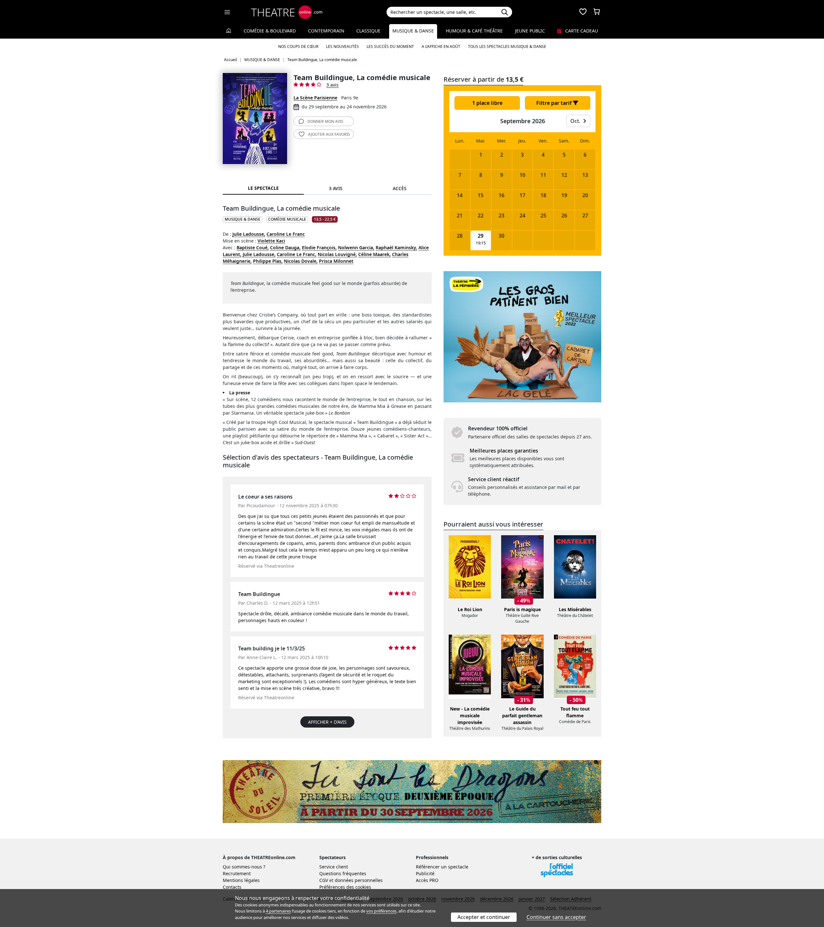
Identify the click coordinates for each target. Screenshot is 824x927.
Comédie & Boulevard (270, 31)
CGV (323, 880)
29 (480, 236)
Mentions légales (241, 880)
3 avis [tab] (335, 188)
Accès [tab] (400, 188)
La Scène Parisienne (315, 98)
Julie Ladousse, (248, 234)
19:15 (481, 243)
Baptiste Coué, (253, 247)
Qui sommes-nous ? (244, 867)
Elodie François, (319, 247)
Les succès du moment (390, 46)
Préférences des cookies (345, 887)
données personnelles (359, 880)
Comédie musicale (287, 219)
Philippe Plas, (268, 261)
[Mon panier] (597, 12)
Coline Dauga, (285, 247)
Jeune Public (530, 31)
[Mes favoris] (582, 12)
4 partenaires (278, 911)
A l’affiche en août (441, 46)
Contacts (232, 887)
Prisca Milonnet (336, 261)
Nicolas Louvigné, (337, 254)
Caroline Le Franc (286, 234)
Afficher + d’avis (327, 722)
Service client (333, 867)
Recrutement (237, 873)
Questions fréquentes (342, 873)
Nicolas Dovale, (301, 261)
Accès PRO (427, 880)
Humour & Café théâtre (474, 31)
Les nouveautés (342, 46)
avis (325, 121)
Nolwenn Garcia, (356, 247)
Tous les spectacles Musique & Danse (507, 46)
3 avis (332, 85)
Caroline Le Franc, (296, 254)
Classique (368, 31)
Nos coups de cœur (298, 46)
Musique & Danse (413, 31)
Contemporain (326, 31)
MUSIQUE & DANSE (242, 219)
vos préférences (381, 911)
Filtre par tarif (554, 102)
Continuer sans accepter (556, 917)
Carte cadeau (581, 31)
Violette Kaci (271, 241)
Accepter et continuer (483, 917)
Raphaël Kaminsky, (396, 247)
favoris (329, 134)
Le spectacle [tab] (263, 188)
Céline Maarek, (374, 254)
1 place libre (487, 102)
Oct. (576, 120)
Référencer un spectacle (442, 867)
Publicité (425, 873)
